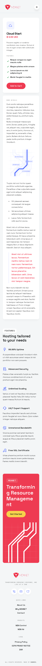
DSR (21, 649)
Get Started (16, 514)
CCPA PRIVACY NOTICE (21, 646)
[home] (12, 7)
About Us (21, 605)
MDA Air (21, 629)
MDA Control (21, 625)
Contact (21, 613)
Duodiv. (34, 662)
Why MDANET (21, 609)
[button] (36, 7)
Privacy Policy (21, 642)
